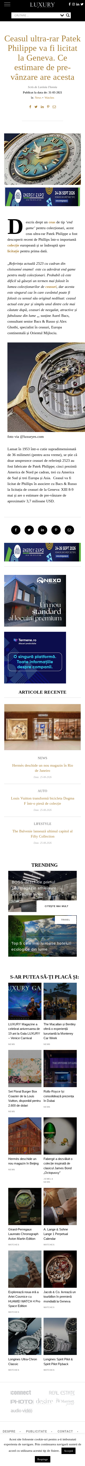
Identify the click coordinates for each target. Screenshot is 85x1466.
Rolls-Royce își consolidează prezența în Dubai (59, 1096)
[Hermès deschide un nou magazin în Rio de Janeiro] (42, 727)
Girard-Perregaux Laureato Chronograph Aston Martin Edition (23, 1234)
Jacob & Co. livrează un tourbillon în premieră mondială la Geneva (60, 1296)
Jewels (48, 1179)
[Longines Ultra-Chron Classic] (24, 1336)
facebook (69, 4)
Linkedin (78, 4)
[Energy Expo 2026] (42, 196)
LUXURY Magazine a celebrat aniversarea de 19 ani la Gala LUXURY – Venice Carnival (24, 1031)
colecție (13, 245)
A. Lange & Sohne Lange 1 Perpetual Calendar (56, 1234)
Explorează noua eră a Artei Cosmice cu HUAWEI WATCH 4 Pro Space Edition (24, 1299)
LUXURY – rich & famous (42, 5)
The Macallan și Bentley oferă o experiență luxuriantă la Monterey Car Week (60, 1031)
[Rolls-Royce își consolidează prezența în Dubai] (60, 1068)
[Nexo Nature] (35, 625)
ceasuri (51, 287)
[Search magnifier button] (68, 15)
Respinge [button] (42, 1459)
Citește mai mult (56, 906)
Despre (9, 1431)
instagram (74, 4)
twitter (82, 4)
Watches (49, 97)
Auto (42, 791)
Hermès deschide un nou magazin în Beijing (23, 1161)
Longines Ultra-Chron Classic (22, 1361)
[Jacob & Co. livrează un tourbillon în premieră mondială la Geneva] (60, 1269)
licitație (13, 251)
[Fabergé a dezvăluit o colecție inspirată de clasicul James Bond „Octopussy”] (60, 1136)
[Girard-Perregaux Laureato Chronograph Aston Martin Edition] (24, 1206)
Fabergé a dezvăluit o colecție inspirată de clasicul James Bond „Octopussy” (58, 1165)
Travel (65, 920)
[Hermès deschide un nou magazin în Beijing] (24, 1136)
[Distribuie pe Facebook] (30, 106)
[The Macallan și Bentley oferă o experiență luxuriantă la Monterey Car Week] (60, 1001)
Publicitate (36, 1431)
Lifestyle (42, 824)
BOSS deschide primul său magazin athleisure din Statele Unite (34, 888)
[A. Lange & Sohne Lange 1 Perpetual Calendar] (60, 1206)
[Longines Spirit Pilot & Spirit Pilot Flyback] (60, 1336)
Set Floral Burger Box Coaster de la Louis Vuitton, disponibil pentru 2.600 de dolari (24, 1098)
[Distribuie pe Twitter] (36, 106)
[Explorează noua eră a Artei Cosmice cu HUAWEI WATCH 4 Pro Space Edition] (24, 1269)
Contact (65, 1431)
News (38, 97)
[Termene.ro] (35, 682)
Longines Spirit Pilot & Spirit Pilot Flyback (58, 1361)
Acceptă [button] (68, 1450)
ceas (52, 222)
